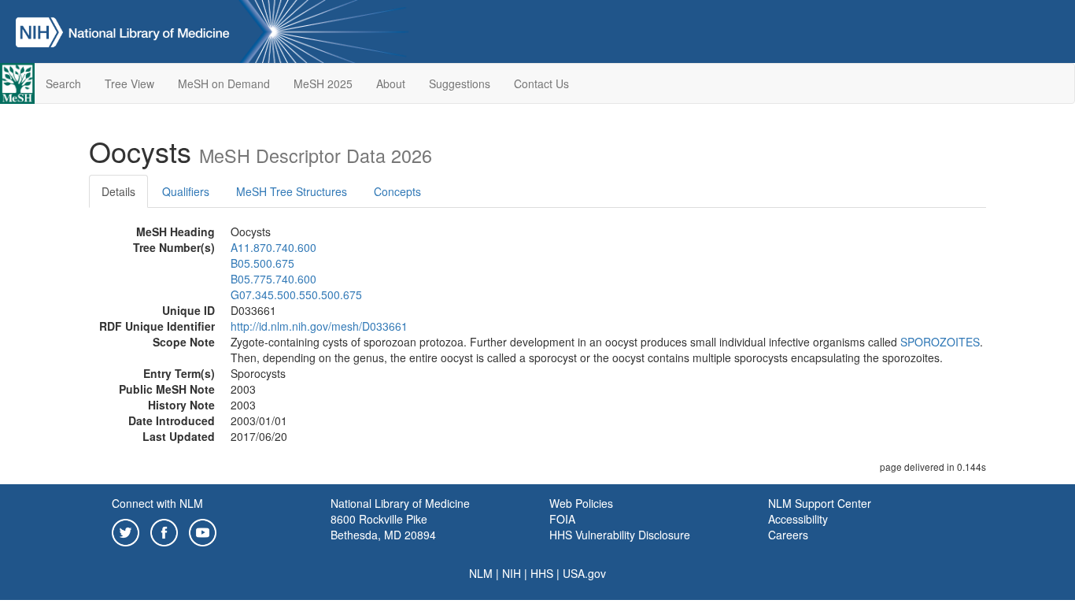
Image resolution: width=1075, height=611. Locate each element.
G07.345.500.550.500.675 (296, 294)
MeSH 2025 (323, 83)
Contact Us (541, 83)
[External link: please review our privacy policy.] (125, 531)
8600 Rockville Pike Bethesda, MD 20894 (383, 526)
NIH (511, 573)
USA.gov (584, 573)
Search (63, 83)
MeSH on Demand (224, 83)
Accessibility (798, 519)
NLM (481, 573)
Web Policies (581, 503)
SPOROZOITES (940, 342)
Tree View (129, 83)
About (390, 83)
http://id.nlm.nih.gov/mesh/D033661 (319, 326)
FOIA (562, 519)
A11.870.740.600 (273, 247)
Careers (788, 534)
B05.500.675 (262, 263)
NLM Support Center (819, 503)
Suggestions (459, 83)
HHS (541, 573)
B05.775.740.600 (273, 279)
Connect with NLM (157, 503)
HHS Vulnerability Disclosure (619, 534)
